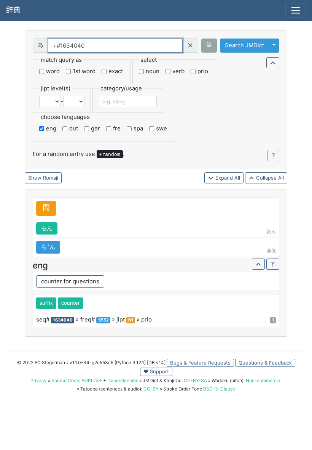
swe (161, 128)
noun (152, 71)
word (53, 71)
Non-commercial (264, 380)
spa (138, 128)
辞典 (13, 10)
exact (115, 71)
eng (51, 128)
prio (202, 71)
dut (73, 128)
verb (178, 71)
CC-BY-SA (195, 380)
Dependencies (122, 380)
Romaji (50, 178)
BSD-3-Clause (219, 389)
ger (95, 128)
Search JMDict (244, 45)
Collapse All (269, 178)
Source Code (65, 380)
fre (117, 128)
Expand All (227, 178)
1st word (84, 71)
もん (47, 228)
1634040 (63, 320)
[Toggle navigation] (295, 10)
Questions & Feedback (265, 363)
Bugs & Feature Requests (200, 363)
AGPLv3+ (91, 380)
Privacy (38, 380)
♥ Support (156, 371)
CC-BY (151, 389)
